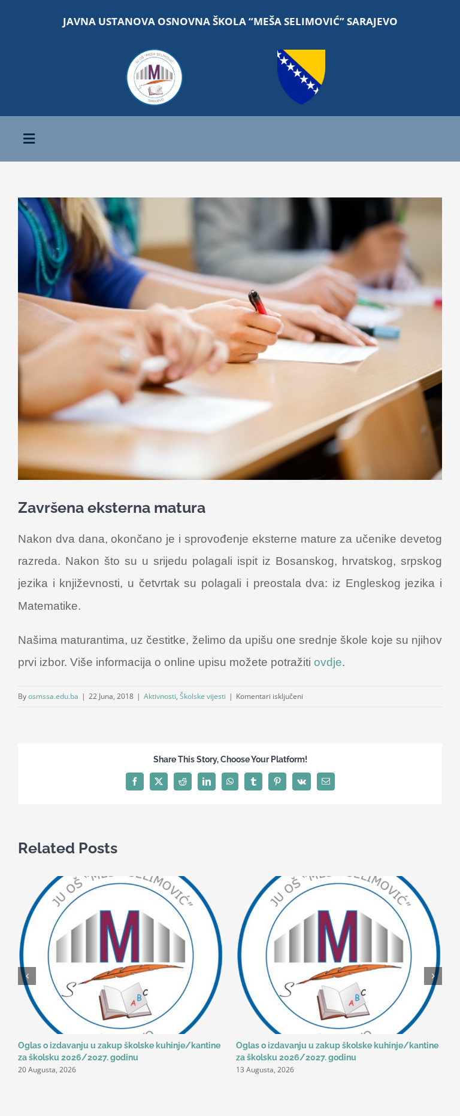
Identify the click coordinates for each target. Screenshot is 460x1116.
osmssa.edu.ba (53, 696)
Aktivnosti (160, 696)
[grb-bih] (301, 53)
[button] (27, 976)
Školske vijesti (203, 696)
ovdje (328, 662)
